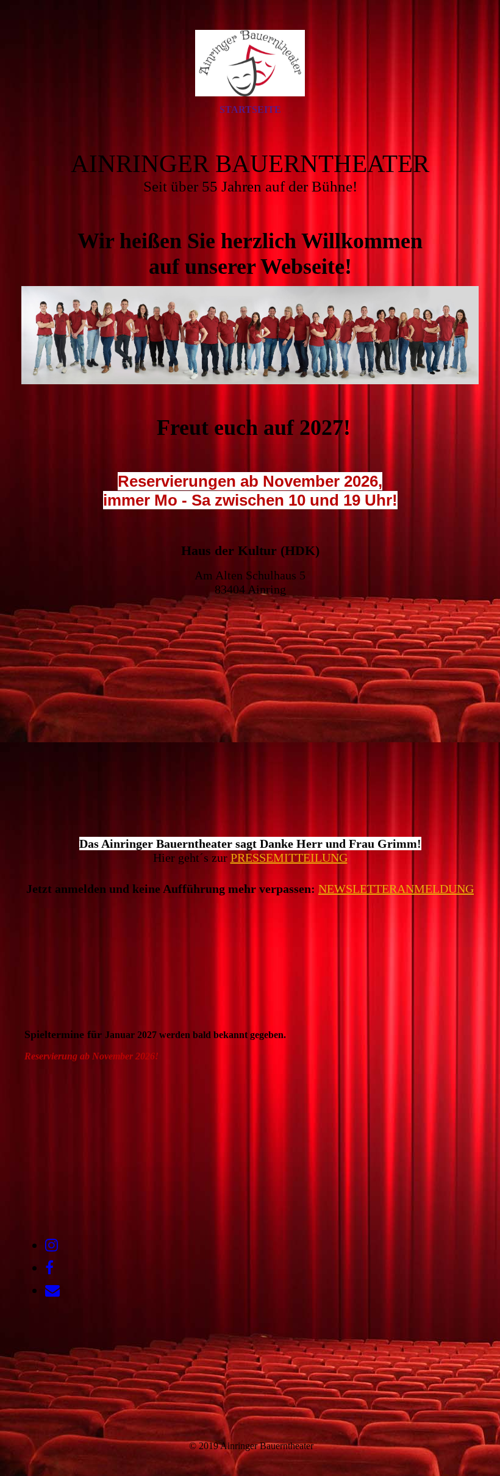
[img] (250, 62)
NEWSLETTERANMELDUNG (396, 888)
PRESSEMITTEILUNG (289, 857)
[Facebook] (49, 1268)
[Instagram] (51, 1245)
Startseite (250, 109)
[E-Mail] (52, 1291)
